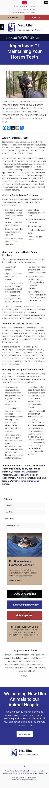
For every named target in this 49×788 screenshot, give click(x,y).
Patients (9, 505)
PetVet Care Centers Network (27, 780)
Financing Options (12, 526)
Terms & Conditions (19, 773)
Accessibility (7, 773)
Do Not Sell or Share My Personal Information (29, 771)
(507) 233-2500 (19, 9)
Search (29, 773)
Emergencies (26, 615)
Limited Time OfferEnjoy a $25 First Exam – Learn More (23, 37)
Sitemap (35, 773)
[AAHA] (24, 2)
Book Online (12, 17)
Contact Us (24, 734)
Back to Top (43, 773)
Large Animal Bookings (26, 604)
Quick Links (10, 512)
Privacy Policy (9, 771)
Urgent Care (37, 17)
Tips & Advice (9, 519)
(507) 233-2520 (25, 12)
